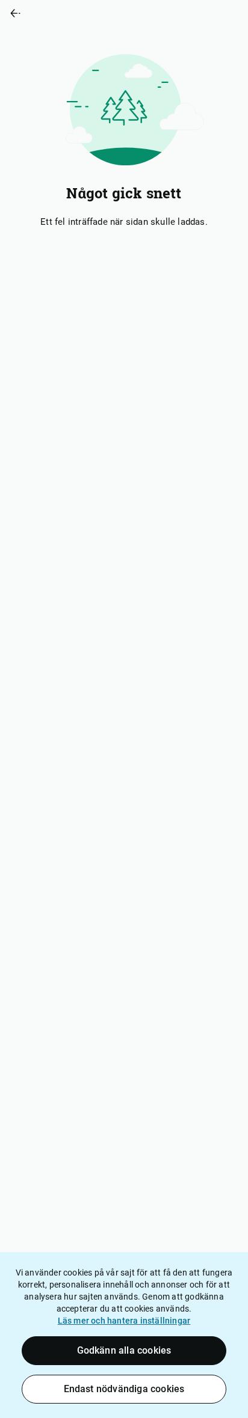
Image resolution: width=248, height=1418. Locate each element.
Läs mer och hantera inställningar (124, 1320)
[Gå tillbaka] (62, 13)
